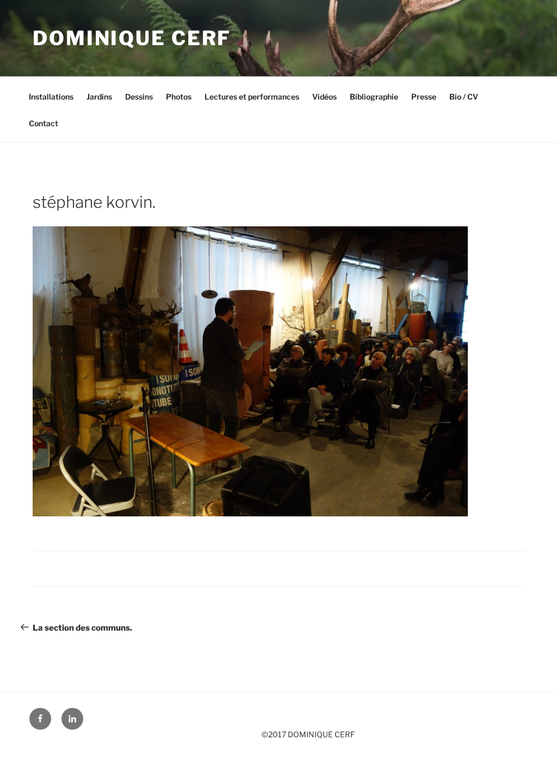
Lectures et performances (252, 96)
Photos (178, 96)
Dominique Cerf (132, 38)
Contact (43, 123)
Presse (423, 96)
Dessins (139, 96)
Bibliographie (374, 96)
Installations (51, 96)
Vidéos (324, 96)
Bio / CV (463, 96)
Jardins (99, 96)
